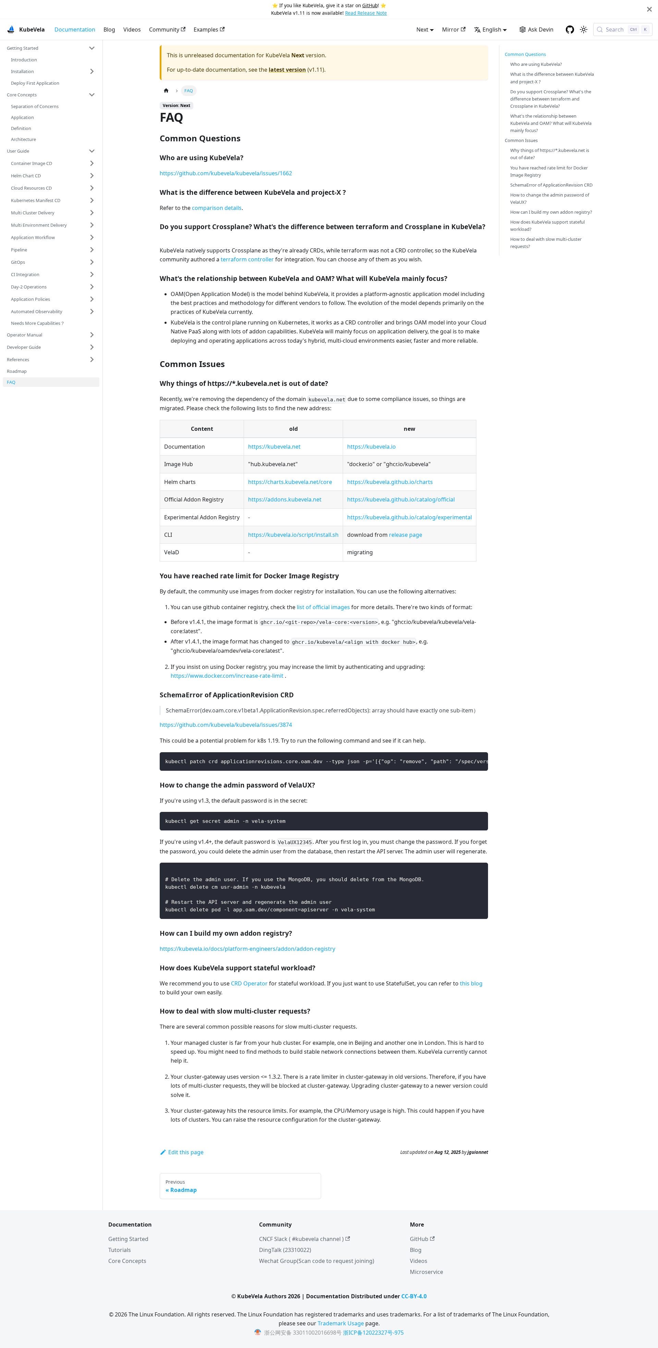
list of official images (323, 607)
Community (164, 29)
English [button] (492, 29)
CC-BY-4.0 (414, 1296)
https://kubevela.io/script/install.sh (293, 535)
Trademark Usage (341, 1323)
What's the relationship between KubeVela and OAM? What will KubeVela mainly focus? (551, 123)
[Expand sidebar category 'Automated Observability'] (91, 311)
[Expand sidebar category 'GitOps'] (91, 262)
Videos (132, 29)
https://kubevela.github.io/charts (390, 482)
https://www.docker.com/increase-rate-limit (227, 675)
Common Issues (521, 140)
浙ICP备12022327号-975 (373, 1332)
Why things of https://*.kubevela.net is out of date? (549, 154)
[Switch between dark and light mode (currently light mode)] (583, 29)
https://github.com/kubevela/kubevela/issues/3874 (226, 725)
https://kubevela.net (274, 446)
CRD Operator (249, 983)
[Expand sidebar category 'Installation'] (91, 71)
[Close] (649, 9)
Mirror (450, 29)
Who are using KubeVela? (536, 64)
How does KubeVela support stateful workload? (547, 225)
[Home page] (166, 90)
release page (405, 535)
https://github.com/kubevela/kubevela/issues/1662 (226, 173)
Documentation (74, 29)
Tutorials (119, 1250)
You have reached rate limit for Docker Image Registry (549, 171)
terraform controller (247, 259)
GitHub (370, 5)
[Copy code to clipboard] (479, 761)
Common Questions (525, 54)
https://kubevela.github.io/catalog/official (401, 499)
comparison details (217, 208)
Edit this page (186, 1152)
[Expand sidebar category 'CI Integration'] (91, 274)
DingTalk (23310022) (285, 1250)
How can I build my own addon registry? (551, 212)
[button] (51, 48)
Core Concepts (127, 1261)
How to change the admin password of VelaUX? (549, 198)
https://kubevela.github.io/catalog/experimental (409, 517)
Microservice (426, 1272)
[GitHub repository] (570, 29)
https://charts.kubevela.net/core (290, 482)
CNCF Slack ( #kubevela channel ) (301, 1239)
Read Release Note (366, 13)
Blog (109, 29)
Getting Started (128, 1239)
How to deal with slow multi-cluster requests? (546, 242)
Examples (206, 29)
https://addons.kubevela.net (284, 499)
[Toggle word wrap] (467, 761)
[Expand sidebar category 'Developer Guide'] (91, 347)
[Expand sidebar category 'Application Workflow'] (91, 237)
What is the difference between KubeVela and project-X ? (552, 77)
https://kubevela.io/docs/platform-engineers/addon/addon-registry (247, 949)
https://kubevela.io (371, 446)
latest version (287, 69)
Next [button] (422, 29)
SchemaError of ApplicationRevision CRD (551, 184)
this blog (471, 983)
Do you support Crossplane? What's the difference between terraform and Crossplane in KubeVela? (550, 98)
